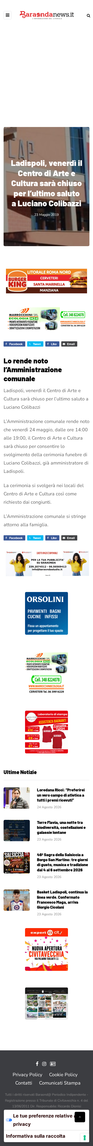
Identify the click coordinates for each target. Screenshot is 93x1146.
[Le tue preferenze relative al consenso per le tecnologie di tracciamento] (84, 1137)
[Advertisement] (46, 70)
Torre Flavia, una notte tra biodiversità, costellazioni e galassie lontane (61, 827)
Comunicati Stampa (60, 1083)
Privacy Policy (27, 1074)
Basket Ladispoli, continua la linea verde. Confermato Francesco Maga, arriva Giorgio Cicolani (62, 899)
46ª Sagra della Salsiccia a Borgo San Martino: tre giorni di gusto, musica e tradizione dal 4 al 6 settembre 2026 (62, 862)
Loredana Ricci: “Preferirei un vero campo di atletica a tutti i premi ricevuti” (61, 794)
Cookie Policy (63, 1074)
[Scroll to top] (80, 1117)
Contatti (23, 1083)
